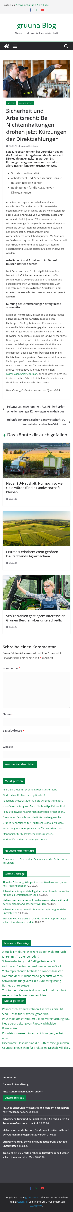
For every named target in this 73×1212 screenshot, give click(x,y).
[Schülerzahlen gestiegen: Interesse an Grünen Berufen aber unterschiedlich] (36, 577)
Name (8, 714)
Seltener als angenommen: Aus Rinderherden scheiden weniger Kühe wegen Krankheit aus (36, 409)
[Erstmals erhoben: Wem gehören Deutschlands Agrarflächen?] (36, 513)
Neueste (11, 103)
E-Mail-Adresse (13, 730)
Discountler (9, 859)
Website (8, 747)
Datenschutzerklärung (16, 1084)
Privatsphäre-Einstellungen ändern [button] (23, 1091)
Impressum (9, 1077)
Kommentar (11, 668)
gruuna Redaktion (29, 146)
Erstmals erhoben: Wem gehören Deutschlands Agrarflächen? (32, 554)
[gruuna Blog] (7, 46)
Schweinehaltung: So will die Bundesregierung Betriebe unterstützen (39, 6)
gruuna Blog (36, 25)
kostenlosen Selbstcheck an (21, 373)
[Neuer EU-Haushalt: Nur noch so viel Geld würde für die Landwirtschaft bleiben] (36, 445)
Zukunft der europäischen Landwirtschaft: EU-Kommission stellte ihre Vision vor (36, 422)
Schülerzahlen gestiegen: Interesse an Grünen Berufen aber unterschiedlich (35, 618)
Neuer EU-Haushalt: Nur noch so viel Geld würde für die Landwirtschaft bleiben (34, 487)
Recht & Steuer (26, 103)
